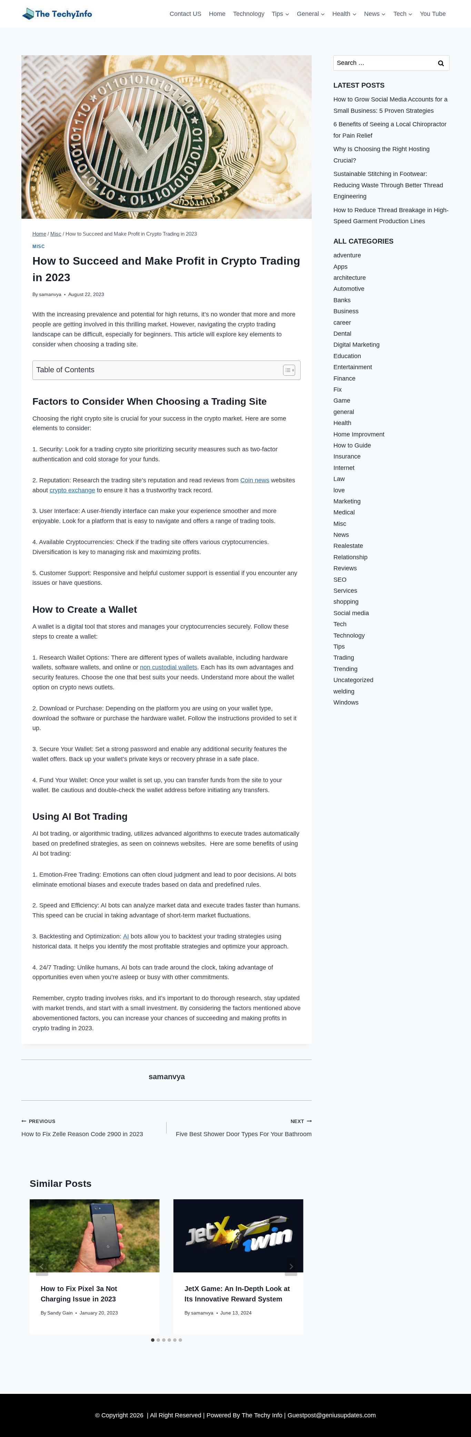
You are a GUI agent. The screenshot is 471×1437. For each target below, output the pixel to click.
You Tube (433, 13)
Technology (248, 13)
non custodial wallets (168, 667)
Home (217, 13)
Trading (343, 657)
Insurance (347, 456)
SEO (340, 579)
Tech (340, 624)
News (341, 534)
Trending (345, 669)
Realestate (348, 545)
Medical (344, 512)
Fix (337, 389)
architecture (349, 277)
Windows (346, 702)
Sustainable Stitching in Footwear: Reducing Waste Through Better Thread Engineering (388, 185)
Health (342, 423)
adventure (347, 255)
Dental (342, 333)
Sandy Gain (60, 1313)
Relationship (350, 557)
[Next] (291, 1266)
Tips (339, 646)
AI (126, 936)
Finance (344, 378)
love (339, 489)
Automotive (348, 288)
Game (341, 400)
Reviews (345, 568)
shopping (346, 601)
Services (345, 590)
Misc (38, 246)
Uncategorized (353, 680)
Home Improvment (358, 434)
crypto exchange (72, 490)
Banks (342, 300)
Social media (351, 613)
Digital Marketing (356, 344)
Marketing (347, 501)
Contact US (185, 13)
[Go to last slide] (42, 1266)
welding (343, 691)
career (342, 322)
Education (347, 356)
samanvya (50, 294)
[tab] (152, 1340)
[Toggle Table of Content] (285, 370)
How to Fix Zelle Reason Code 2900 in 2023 (82, 1128)
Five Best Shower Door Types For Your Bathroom (244, 1128)
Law (339, 478)
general (343, 412)
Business (346, 311)
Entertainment (352, 367)
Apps (340, 266)
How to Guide (352, 445)
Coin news (254, 480)
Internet (343, 467)
